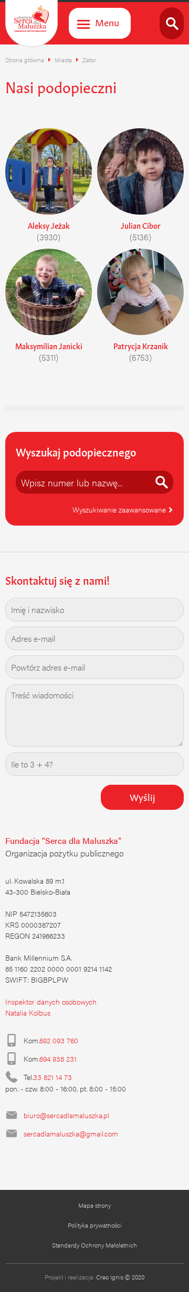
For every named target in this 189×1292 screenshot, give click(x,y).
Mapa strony (94, 1205)
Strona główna (24, 59)
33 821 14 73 (52, 1077)
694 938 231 (58, 1058)
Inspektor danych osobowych (51, 1001)
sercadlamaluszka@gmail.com (71, 1133)
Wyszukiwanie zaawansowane (120, 509)
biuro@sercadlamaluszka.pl (66, 1115)
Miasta (63, 59)
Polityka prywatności (95, 1225)
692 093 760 (58, 1040)
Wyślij (142, 796)
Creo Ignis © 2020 (120, 1277)
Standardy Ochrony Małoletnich (94, 1245)
